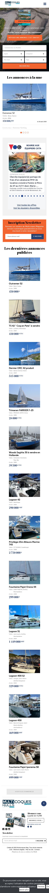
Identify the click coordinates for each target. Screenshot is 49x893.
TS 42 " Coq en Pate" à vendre (16, 113)
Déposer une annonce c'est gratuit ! (25, 37)
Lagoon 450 (15, 720)
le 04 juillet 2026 (41, 121)
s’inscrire (37, 236)
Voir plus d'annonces (24, 791)
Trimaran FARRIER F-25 (21, 410)
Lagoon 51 (14, 631)
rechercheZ (24, 66)
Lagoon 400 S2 (17, 676)
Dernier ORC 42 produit (21, 368)
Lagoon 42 (14, 499)
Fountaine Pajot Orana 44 (22, 587)
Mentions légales (18, 849)
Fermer (41, 886)
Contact (37, 849)
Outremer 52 (15, 283)
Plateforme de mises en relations (21, 852)
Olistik (35, 852)
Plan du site (29, 849)
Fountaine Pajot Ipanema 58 (24, 767)
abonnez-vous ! (36, 820)
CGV (10, 849)
